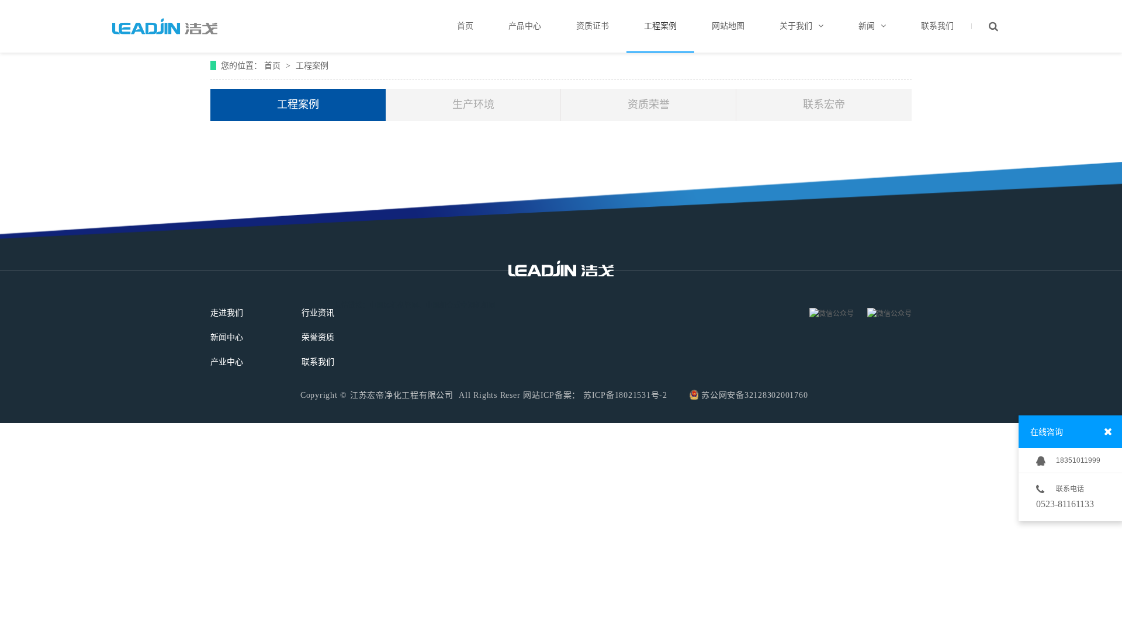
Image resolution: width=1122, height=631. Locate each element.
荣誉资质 (318, 337)
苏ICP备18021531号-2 (623, 395)
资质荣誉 (649, 104)
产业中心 (226, 362)
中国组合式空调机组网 (460, 305)
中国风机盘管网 (393, 305)
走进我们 (226, 312)
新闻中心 (226, 337)
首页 (273, 65)
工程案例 (312, 65)
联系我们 (318, 362)
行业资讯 (318, 312)
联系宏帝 (824, 104)
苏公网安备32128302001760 (754, 395)
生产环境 (473, 104)
